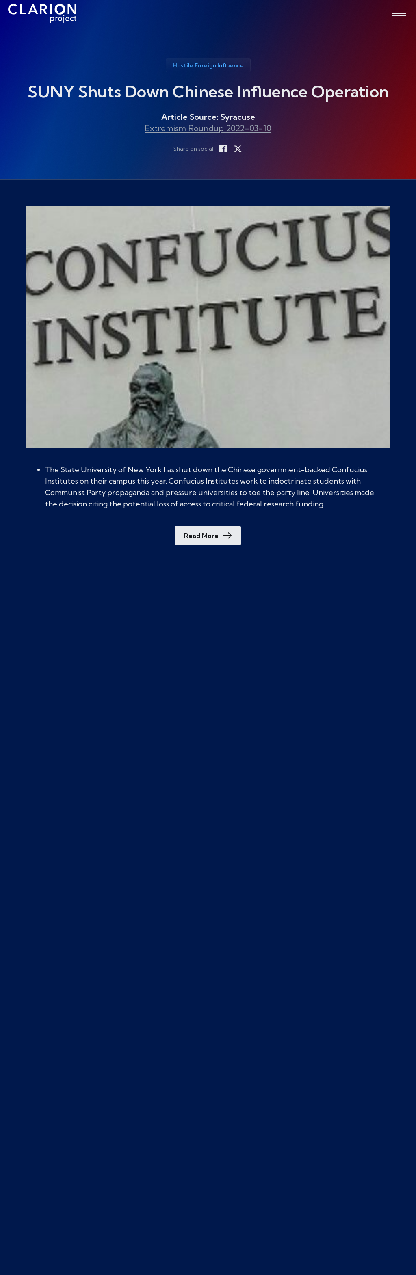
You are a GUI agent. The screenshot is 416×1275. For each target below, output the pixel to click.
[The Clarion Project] (42, 13)
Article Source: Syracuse (208, 117)
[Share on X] (238, 148)
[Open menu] (399, 13)
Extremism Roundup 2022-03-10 (208, 128)
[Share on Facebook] (223, 148)
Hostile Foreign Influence (208, 65)
